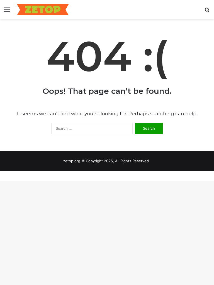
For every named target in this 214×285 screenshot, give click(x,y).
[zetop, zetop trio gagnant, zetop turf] (43, 9)
